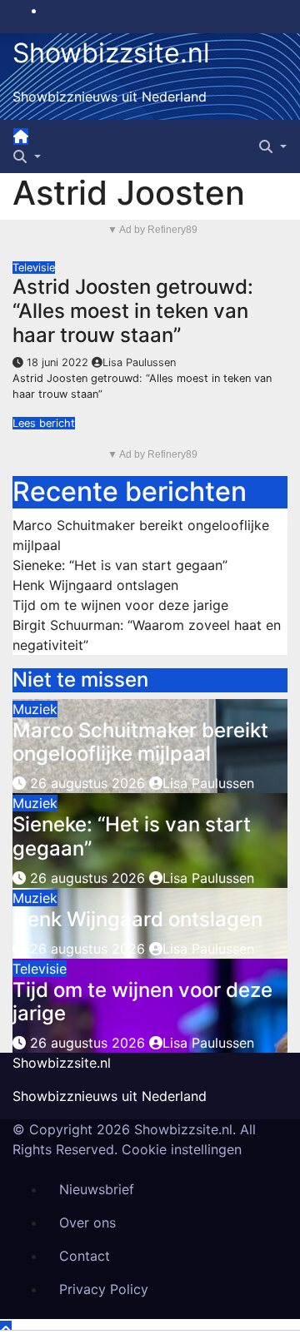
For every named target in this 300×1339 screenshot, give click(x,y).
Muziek (35, 709)
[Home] (20, 136)
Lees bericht (43, 423)
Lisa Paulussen (139, 362)
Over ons (87, 1222)
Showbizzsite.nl (111, 53)
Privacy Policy (103, 1289)
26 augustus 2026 (89, 783)
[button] (27, 156)
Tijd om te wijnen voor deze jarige (120, 605)
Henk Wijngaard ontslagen (95, 585)
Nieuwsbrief (96, 1189)
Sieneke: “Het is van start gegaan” (120, 565)
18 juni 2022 (59, 362)
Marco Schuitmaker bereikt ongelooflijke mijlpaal (140, 742)
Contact (84, 1255)
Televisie (33, 267)
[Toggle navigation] (43, 141)
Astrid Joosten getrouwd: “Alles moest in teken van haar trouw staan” (132, 311)
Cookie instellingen (182, 1149)
